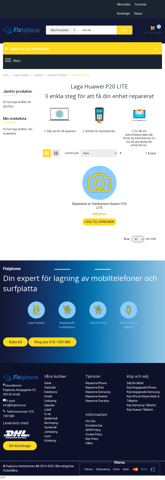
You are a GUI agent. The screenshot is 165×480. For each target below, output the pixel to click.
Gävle (47, 383)
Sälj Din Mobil (135, 383)
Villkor (89, 443)
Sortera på (71, 153)
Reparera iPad (95, 387)
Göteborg (50, 440)
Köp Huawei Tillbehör (140, 409)
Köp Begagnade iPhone (141, 387)
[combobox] (104, 30)
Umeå (48, 396)
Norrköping (51, 422)
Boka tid (15, 342)
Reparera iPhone (96, 383)
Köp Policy (92, 438)
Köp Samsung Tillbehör (141, 405)
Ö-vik (47, 414)
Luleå (47, 409)
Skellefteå (50, 418)
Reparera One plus (97, 400)
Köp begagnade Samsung (143, 392)
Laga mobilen (21, 75)
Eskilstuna (50, 392)
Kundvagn (123, 13)
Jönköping (51, 431)
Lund (47, 436)
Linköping (50, 400)
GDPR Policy (93, 430)
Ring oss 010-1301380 (52, 342)
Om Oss (91, 421)
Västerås (50, 387)
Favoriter (140, 4)
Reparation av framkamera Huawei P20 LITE (99, 206)
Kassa (138, 13)
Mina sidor (124, 4)
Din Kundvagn (20, 446)
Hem (6, 75)
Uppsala (49, 405)
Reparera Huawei (96, 396)
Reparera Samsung (98, 392)
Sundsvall (50, 427)
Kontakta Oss (94, 425)
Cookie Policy (94, 434)
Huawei (38, 75)
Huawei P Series (57, 75)
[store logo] (21, 30)
